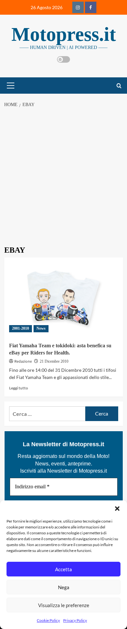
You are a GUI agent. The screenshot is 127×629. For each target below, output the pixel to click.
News (41, 328)
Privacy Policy (75, 620)
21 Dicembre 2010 (54, 361)
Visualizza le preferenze (63, 605)
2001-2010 (20, 328)
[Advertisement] (63, 179)
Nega (63, 587)
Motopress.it (63, 34)
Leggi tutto (18, 387)
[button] (117, 508)
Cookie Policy (48, 620)
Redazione (23, 361)
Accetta (63, 569)
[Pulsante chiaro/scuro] (63, 59)
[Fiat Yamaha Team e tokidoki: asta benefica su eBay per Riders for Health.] (63, 297)
